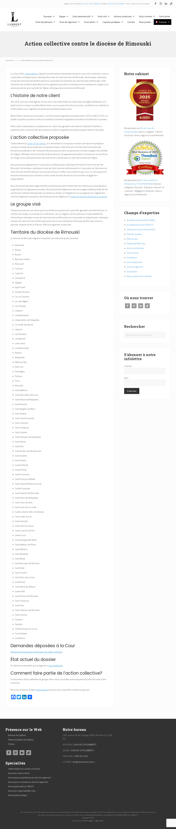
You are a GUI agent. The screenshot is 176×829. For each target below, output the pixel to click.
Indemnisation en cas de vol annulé (24, 768)
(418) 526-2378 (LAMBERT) (82, 750)
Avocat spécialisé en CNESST (21, 786)
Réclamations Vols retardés (139, 276)
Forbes (11, 744)
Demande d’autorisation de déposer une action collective (37, 652)
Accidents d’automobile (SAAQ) (141, 220)
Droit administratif (82, 16)
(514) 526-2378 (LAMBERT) (91, 3)
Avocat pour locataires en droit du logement (28, 782)
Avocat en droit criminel (19, 773)
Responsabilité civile (136, 243)
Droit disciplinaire (44, 22)
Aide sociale (132, 238)
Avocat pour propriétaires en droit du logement (29, 777)
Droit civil (102, 16)
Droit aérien (89, 22)
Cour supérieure (55, 665)
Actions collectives (123, 16)
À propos (48, 16)
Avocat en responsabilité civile (21, 790)
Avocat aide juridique (17, 795)
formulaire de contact (93, 815)
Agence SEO (99, 821)
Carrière (131, 22)
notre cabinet (31, 73)
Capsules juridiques (111, 22)
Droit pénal (164, 16)
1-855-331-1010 (81, 756)
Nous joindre (145, 22)
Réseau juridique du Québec (21, 739)
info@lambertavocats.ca (83, 761)
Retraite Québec (134, 234)
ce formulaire (42, 689)
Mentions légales (88, 821)
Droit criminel (145, 16)
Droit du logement (68, 22)
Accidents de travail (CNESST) (140, 224)
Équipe (62, 16)
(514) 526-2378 (121, 815)
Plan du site (77, 821)
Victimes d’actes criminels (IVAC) (141, 229)
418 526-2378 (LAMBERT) (116, 3)
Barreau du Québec (17, 735)
